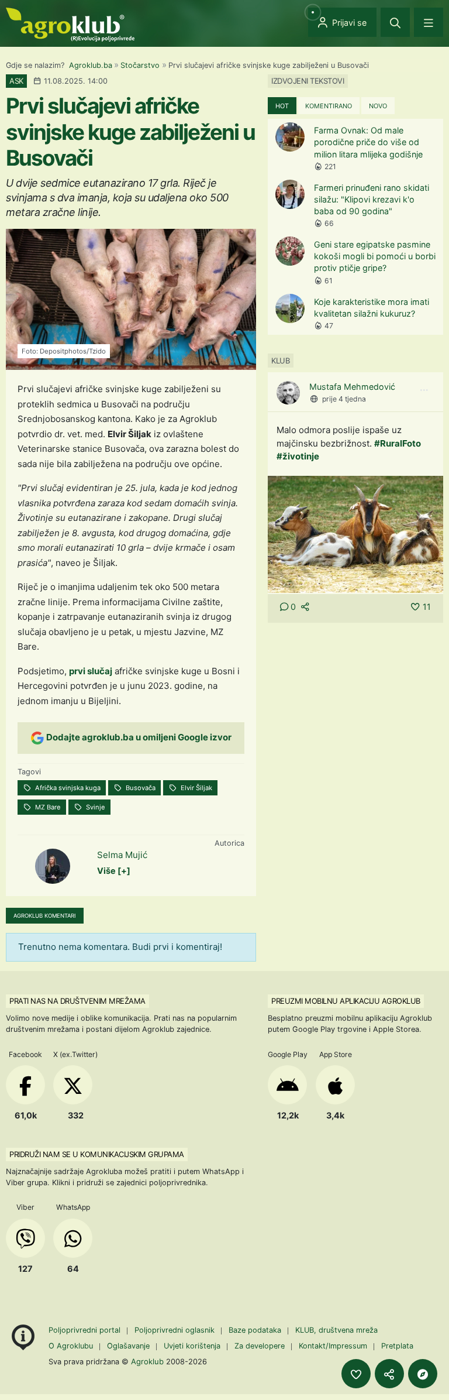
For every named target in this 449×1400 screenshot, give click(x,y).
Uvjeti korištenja (192, 1345)
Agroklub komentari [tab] (44, 915)
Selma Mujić (122, 854)
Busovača (140, 788)
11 (427, 607)
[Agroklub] (70, 23)
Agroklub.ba (90, 65)
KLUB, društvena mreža (336, 1330)
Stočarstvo (140, 65)
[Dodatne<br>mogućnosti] (422, 1373)
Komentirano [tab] (328, 106)
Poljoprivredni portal (86, 1330)
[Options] (423, 390)
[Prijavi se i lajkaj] (356, 1373)
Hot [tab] (282, 106)
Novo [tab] (378, 106)
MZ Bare (47, 807)
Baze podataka (256, 1330)
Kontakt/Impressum (333, 1345)
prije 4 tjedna (344, 398)
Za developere (259, 1345)
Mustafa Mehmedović (352, 387)
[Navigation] (428, 22)
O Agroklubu (71, 1345)
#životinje (298, 456)
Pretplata (397, 1345)
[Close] (395, 22)
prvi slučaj (90, 671)
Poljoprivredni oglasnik (175, 1330)
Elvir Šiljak (195, 788)
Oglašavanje (128, 1345)
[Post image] (355, 533)
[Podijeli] (389, 1373)
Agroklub (147, 1361)
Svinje (94, 807)
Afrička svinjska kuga (67, 788)
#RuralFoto (397, 443)
